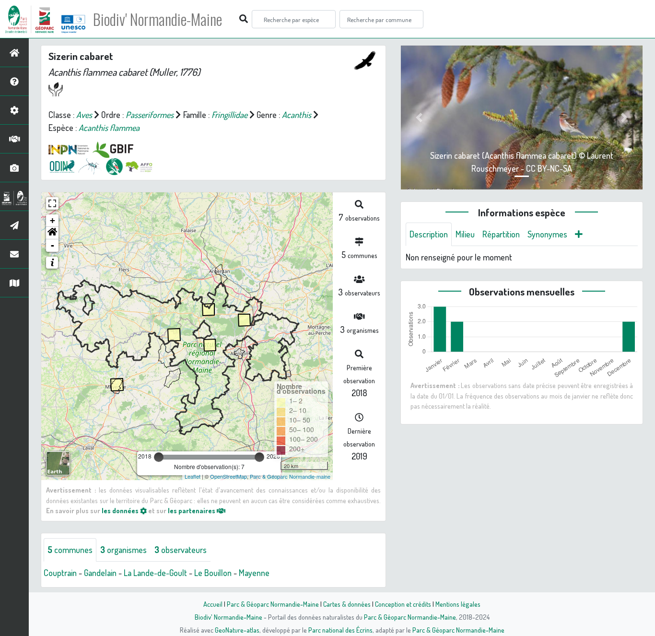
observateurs (180, 549)
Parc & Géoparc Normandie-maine (290, 476)
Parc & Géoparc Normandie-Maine (273, 604)
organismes (123, 549)
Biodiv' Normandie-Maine (157, 19)
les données (121, 510)
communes (70, 549)
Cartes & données (347, 604)
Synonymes (547, 234)
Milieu (465, 234)
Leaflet (192, 476)
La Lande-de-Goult (155, 572)
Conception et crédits (403, 604)
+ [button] (52, 220)
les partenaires (192, 510)
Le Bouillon (213, 572)
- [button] (52, 245)
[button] (52, 233)
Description (428, 234)
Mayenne (254, 572)
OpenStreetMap (228, 476)
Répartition (501, 234)
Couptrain (60, 572)
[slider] (159, 457)
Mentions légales (457, 604)
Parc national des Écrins (340, 629)
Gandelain (100, 572)
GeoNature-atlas (237, 629)
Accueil (212, 604)
